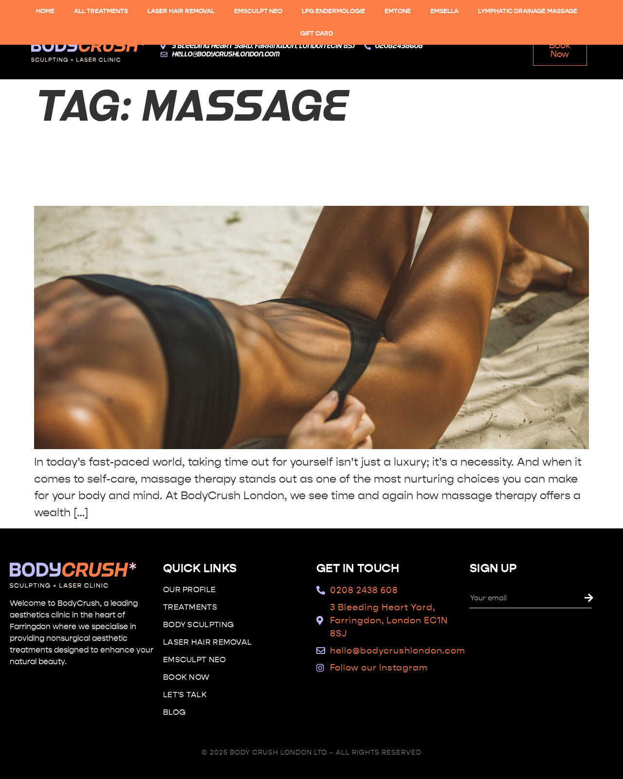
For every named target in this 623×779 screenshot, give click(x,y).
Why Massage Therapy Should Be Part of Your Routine (306, 166)
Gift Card (316, 33)
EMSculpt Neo (258, 11)
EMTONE (398, 11)
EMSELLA (444, 11)
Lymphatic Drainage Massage (527, 11)
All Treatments (101, 11)
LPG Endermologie (333, 11)
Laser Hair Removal (181, 11)
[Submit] (601, 598)
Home (45, 11)
